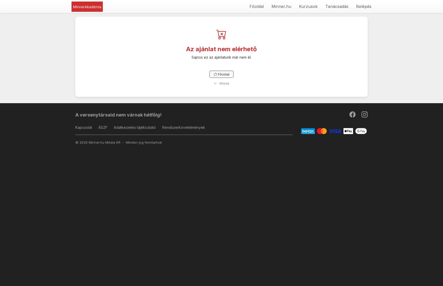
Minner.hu (281, 6)
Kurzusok (308, 6)
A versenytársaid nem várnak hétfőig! (118, 115)
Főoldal (256, 6)
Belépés (363, 6)
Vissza (223, 83)
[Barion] (334, 131)
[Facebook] (352, 116)
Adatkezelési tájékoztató (135, 127)
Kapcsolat (83, 127)
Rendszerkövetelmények (183, 127)
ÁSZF (102, 127)
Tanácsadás (336, 6)
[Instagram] (364, 116)
